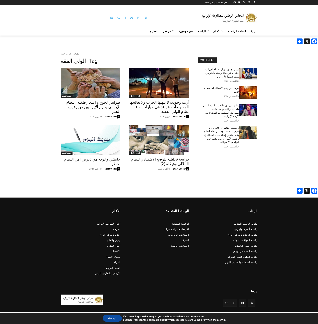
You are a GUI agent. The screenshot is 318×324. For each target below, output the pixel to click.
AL (118, 17)
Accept (112, 318)
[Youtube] (235, 3)
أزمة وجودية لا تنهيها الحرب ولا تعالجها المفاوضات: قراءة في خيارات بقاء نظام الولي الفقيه (159, 107)
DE (131, 17)
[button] (252, 31)
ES (111, 17)
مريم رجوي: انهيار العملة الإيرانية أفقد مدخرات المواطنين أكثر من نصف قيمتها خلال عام (222, 73)
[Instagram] (249, 3)
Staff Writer (179, 116)
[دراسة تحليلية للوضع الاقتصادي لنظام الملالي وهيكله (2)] (159, 140)
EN (146, 17)
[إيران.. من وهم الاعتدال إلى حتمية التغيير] (248, 92)
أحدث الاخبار (135, 96)
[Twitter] (251, 303)
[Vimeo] (239, 3)
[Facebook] (254, 3)
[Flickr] (226, 303)
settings (127, 320)
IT (125, 17)
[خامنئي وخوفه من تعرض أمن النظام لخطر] (90, 140)
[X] (244, 3)
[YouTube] (242, 303)
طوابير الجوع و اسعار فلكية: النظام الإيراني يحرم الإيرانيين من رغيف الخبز (93, 107)
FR (138, 17)
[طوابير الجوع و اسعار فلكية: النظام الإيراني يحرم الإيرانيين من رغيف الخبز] (90, 83)
